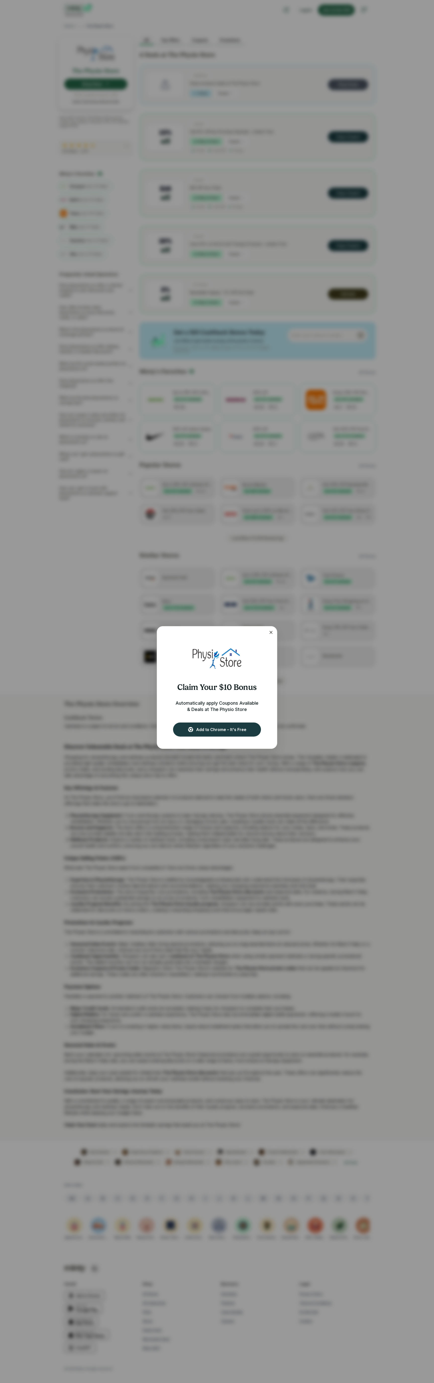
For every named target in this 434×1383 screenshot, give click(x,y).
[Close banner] (271, 632)
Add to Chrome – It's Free (221, 729)
